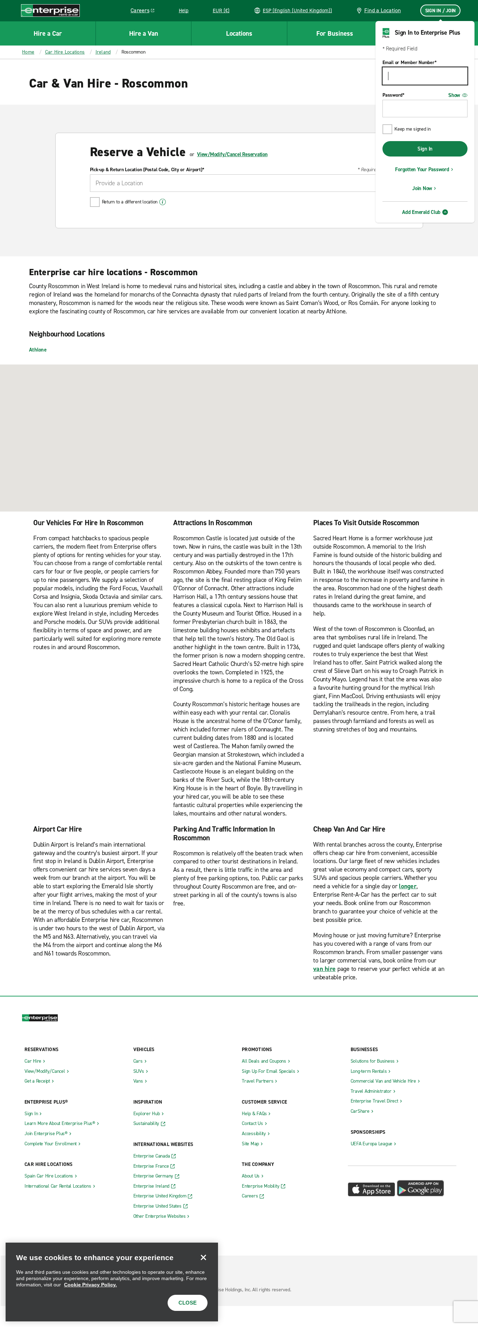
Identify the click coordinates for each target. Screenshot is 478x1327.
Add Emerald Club (421, 212)
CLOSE (187, 1303)
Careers (145, 11)
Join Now (422, 188)
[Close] (203, 1257)
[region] (112, 1282)
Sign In (425, 148)
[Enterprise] (50, 10)
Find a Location (382, 10)
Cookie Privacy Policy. (90, 1284)
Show (454, 95)
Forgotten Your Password (422, 169)
